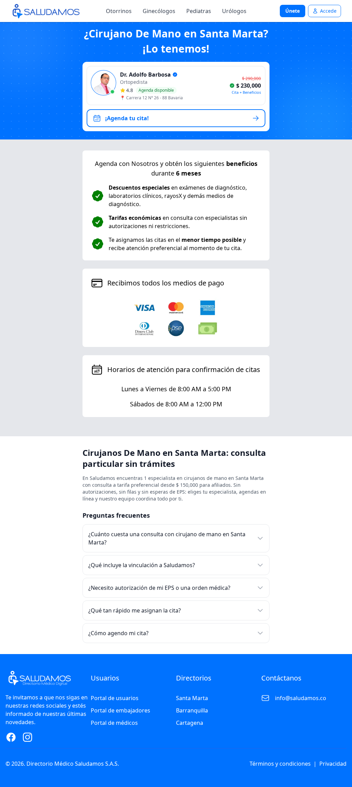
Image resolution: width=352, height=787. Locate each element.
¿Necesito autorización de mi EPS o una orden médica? (159, 588)
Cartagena (189, 723)
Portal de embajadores (120, 710)
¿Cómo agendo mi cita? (118, 633)
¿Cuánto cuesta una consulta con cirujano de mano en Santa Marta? (166, 538)
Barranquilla (192, 710)
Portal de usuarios (115, 698)
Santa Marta (192, 698)
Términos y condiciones (280, 763)
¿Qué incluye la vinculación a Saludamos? (141, 565)
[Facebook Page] (11, 737)
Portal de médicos (114, 723)
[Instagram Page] (27, 737)
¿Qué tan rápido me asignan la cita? (134, 610)
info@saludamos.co (300, 698)
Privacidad (332, 763)
